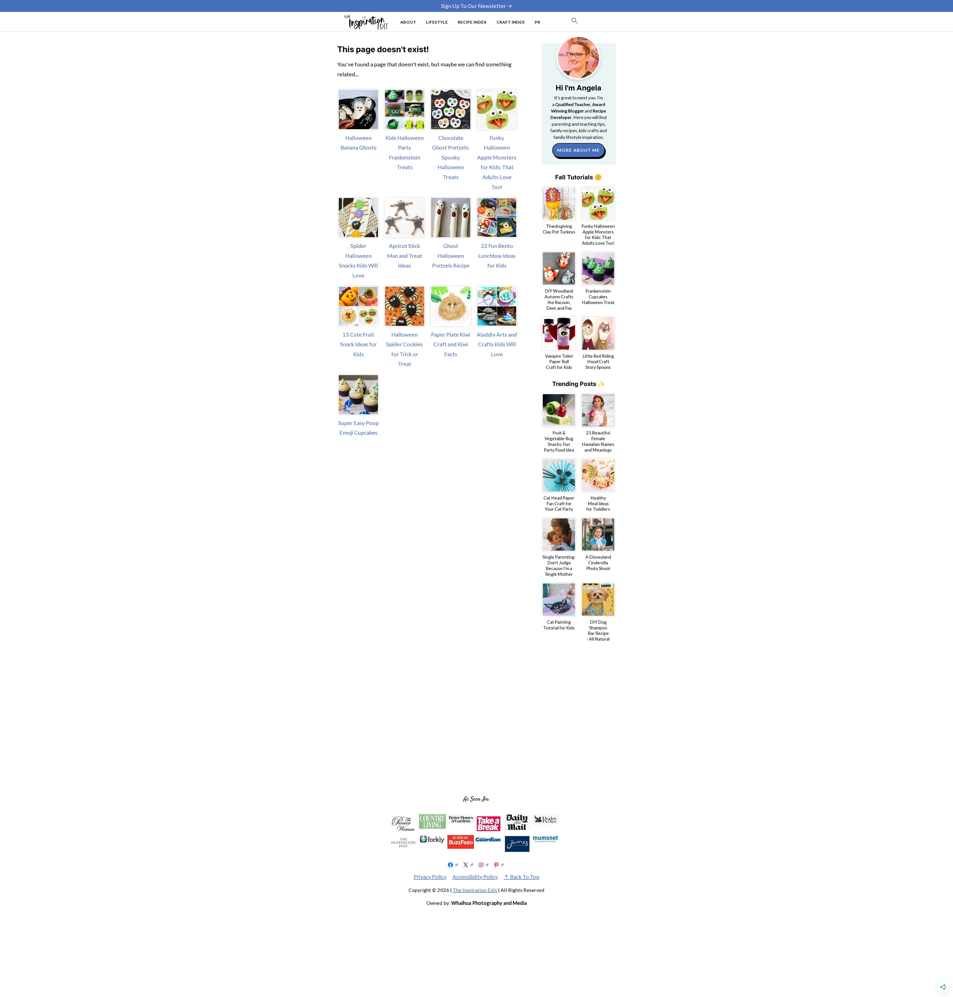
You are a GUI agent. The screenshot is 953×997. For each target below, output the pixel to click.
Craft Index (511, 22)
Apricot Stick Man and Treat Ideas (404, 255)
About (408, 22)
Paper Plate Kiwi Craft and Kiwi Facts (450, 344)
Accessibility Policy (475, 876)
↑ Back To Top (521, 876)
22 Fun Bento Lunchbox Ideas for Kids (496, 255)
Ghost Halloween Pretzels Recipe (451, 255)
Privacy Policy (430, 876)
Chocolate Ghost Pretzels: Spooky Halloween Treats (450, 157)
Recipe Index (472, 22)
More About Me (578, 150)
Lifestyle (437, 22)
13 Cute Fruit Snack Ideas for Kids (358, 344)
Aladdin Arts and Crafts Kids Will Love (497, 344)
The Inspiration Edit (475, 890)
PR (537, 22)
